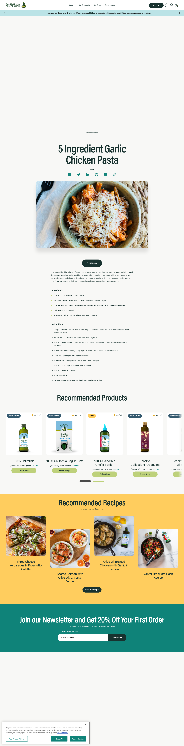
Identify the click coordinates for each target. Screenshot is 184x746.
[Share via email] (105, 174)
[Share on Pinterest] (96, 174)
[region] (46, 733)
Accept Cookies (78, 739)
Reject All (59, 739)
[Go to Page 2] (98, 481)
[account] (171, 5)
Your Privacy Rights (16, 739)
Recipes (89, 132)
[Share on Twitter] (78, 174)
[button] (71, 5)
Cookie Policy (62, 732)
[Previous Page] (4, 13)
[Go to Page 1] (85, 481)
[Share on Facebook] (69, 174)
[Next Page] (179, 13)
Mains (95, 132)
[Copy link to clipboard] (114, 174)
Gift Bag (85, 13)
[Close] (85, 724)
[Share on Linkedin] (87, 174)
